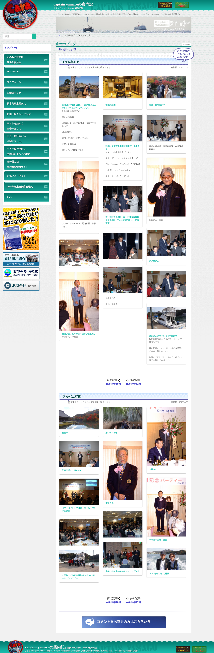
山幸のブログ (14, 92)
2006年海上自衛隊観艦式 (20, 186)
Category (186, 44)
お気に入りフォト (16, 176)
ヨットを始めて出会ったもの (15, 126)
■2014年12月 (133, 383)
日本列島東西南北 (16, 103)
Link (9, 197)
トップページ (11, 47)
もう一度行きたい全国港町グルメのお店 (18, 151)
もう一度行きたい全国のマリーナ (16, 139)
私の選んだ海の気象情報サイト (17, 164)
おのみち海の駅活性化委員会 (15, 60)
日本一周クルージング (18, 114)
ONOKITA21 (13, 71)
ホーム (62, 35)
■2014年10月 (113, 383)
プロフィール (14, 82)
